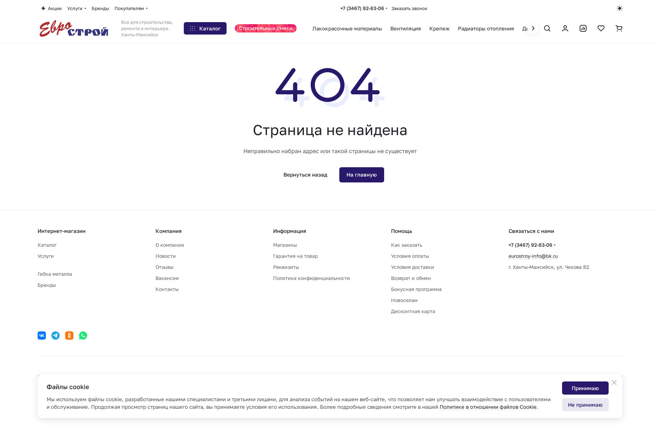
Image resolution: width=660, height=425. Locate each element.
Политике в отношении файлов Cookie (488, 407)
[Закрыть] (614, 382)
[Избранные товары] (601, 28)
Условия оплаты (410, 256)
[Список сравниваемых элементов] (583, 28)
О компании (170, 245)
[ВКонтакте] (42, 335)
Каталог (47, 245)
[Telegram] (55, 335)
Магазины (285, 245)
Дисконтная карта (413, 311)
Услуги (46, 256)
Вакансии (167, 278)
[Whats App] (83, 335)
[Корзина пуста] (619, 28)
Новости (166, 256)
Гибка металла (55, 274)
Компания (169, 231)
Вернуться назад (305, 174)
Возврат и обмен (411, 278)
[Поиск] (547, 28)
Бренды (47, 285)
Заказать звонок (409, 8)
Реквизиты (286, 267)
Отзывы (164, 267)
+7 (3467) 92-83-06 (362, 8)
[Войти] (565, 28)
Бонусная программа (416, 289)
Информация (289, 231)
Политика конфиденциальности (311, 278)
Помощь (401, 231)
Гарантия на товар (295, 256)
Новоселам (404, 300)
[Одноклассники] (69, 335)
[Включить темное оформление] (619, 8)
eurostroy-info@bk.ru (533, 256)
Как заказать (406, 245)
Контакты (167, 289)
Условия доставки (412, 267)
